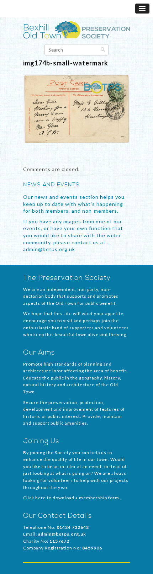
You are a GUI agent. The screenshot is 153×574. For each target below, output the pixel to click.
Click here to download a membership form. (72, 497)
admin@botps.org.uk (62, 534)
